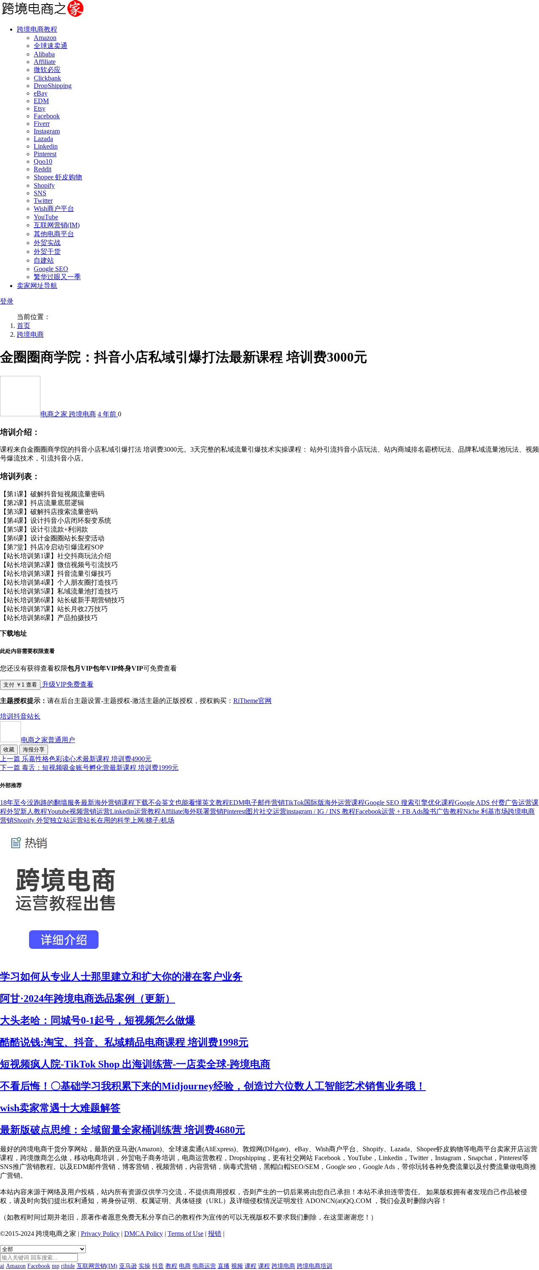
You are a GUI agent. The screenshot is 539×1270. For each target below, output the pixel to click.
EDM (41, 100)
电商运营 (204, 1266)
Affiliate (45, 61)
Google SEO (51, 268)
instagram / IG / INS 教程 (320, 811)
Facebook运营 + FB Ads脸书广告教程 (409, 811)
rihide (68, 1266)
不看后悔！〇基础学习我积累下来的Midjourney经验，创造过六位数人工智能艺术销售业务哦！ (213, 1086)
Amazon (45, 37)
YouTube (46, 217)
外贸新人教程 (27, 811)
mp (55, 1266)
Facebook (47, 116)
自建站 (44, 260)
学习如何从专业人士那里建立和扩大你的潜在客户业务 (121, 976)
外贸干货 (47, 251)
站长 (33, 716)
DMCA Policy (143, 1233)
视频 (237, 1266)
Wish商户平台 (54, 208)
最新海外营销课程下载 (114, 802)
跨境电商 (30, 334)
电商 (185, 1266)
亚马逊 (128, 1266)
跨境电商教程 (37, 29)
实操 (144, 1266)
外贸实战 (47, 242)
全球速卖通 (50, 45)
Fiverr (42, 123)
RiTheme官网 (252, 700)
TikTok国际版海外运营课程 (325, 802)
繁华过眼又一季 (57, 276)
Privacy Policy (100, 1233)
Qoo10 (43, 161)
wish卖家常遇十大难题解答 (60, 1107)
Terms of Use (185, 1233)
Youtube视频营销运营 (78, 811)
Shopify (44, 185)
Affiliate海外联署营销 (192, 811)
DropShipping (53, 85)
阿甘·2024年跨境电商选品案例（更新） (87, 998)
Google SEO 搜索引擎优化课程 (410, 802)
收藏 (8, 749)
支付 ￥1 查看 (20, 685)
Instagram (47, 131)
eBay (41, 93)
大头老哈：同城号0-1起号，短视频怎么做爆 (97, 1020)
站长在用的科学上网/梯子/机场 (128, 820)
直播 (223, 1266)
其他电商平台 (54, 233)
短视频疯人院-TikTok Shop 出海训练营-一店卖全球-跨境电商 (135, 1064)
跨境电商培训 (314, 1266)
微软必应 (47, 69)
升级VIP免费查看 (66, 684)
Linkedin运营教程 (135, 811)
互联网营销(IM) (57, 225)
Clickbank (47, 78)
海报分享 (34, 749)
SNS (40, 193)
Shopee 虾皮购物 (58, 177)
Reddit (42, 169)
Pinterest (45, 153)
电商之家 (54, 414)
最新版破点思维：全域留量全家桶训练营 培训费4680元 (122, 1129)
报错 (214, 1233)
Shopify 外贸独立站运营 (48, 820)
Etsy (39, 108)
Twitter (43, 200)
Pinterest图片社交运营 (254, 811)
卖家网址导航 (37, 285)
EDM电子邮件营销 (257, 802)
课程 (250, 1266)
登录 (6, 301)
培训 (6, 716)
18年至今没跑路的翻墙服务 (40, 802)
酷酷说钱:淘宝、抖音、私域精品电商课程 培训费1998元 (124, 1042)
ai (2, 1266)
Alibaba (44, 54)
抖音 (20, 716)
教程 (171, 1266)
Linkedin (46, 146)
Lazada (43, 138)
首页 (23, 325)
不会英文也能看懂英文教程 (188, 802)
